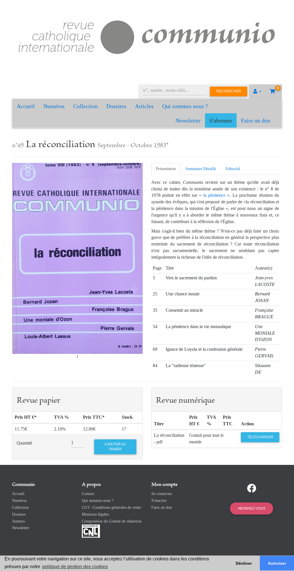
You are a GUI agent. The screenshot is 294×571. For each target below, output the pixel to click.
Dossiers (116, 106)
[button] (257, 91)
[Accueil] (147, 36)
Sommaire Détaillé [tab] (200, 169)
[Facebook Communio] (251, 488)
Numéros (54, 106)
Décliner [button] (244, 563)
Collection (85, 106)
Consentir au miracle (184, 310)
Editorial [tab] (233, 169)
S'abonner (220, 120)
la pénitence (214, 195)
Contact (88, 494)
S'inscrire (159, 500)
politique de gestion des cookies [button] (75, 566)
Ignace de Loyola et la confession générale (204, 349)
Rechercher (228, 91)
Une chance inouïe (183, 293)
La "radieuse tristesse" (186, 365)
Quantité (24, 443)
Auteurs (18, 521)
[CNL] (91, 531)
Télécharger (260, 437)
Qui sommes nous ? (185, 106)
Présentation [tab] (166, 169)
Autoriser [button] (277, 563)
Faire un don (255, 120)
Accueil (26, 106)
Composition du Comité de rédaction (112, 521)
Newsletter (188, 120)
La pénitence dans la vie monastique (198, 326)
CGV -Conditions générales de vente (111, 507)
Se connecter (161, 494)
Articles (144, 106)
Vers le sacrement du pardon (191, 277)
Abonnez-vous (251, 508)
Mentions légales (95, 514)
